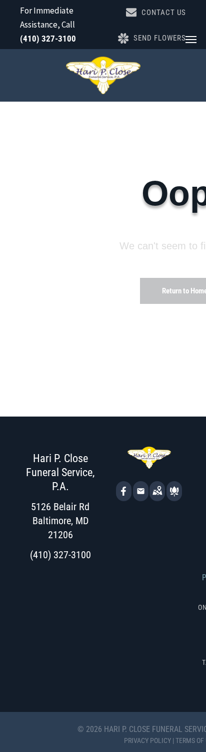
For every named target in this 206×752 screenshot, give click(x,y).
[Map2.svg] (157, 498)
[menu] (191, 40)
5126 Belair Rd (60, 507)
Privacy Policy (147, 740)
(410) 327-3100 (48, 39)
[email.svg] (140, 494)
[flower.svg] (174, 498)
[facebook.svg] (124, 498)
